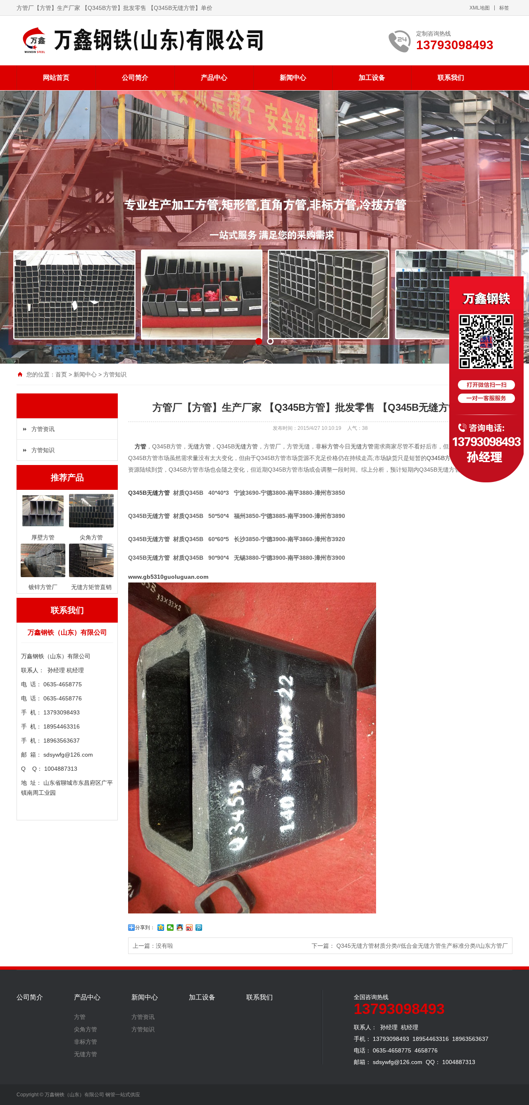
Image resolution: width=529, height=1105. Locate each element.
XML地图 (479, 8)
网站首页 (56, 77)
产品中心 (214, 77)
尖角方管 (85, 1029)
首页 (61, 374)
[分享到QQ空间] (160, 927)
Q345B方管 (441, 458)
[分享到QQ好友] (179, 927)
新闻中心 (293, 77)
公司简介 (135, 77)
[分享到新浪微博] (189, 927)
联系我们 (451, 77)
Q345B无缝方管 (149, 492)
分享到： (145, 927)
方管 (140, 446)
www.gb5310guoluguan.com (169, 576)
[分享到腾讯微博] (199, 927)
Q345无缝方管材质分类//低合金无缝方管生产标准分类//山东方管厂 (422, 945)
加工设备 (372, 77)
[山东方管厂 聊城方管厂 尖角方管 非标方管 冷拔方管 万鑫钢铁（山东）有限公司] (140, 40)
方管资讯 (43, 429)
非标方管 (327, 446)
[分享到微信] (170, 927)
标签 (504, 8)
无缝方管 (199, 446)
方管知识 (114, 374)
